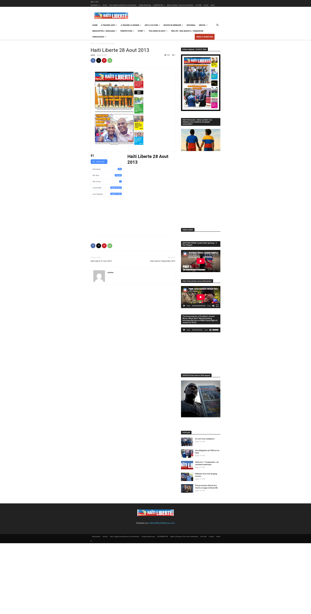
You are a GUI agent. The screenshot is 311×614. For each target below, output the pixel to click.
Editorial (191, 25)
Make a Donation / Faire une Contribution (180, 5)
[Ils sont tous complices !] (187, 442)
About (213, 5)
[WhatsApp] (109, 60)
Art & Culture (151, 25)
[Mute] (213, 306)
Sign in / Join (95, 2)
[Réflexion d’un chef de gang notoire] (187, 477)
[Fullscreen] (217, 306)
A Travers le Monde (130, 25)
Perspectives (126, 31)
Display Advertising (145, 5)
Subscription (95, 5)
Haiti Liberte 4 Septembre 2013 (162, 261)
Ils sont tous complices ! (205, 439)
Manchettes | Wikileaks (103, 31)
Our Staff (198, 5)
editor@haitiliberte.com (162, 523)
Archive (105, 5)
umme (93, 55)
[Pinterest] (104, 60)
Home (95, 25)
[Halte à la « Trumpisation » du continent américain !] (187, 465)
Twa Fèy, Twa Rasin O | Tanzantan (187, 31)
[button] (217, 25)
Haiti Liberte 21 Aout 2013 (101, 261)
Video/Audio (98, 37)
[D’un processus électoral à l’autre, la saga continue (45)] (187, 488)
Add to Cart (100, 161)
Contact (206, 5)
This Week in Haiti (157, 31)
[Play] (184, 306)
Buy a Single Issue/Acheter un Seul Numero (122, 5)
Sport (140, 31)
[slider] (215, 329)
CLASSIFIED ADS (158, 5)
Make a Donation (204, 37)
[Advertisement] (176, 15)
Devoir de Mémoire (172, 25)
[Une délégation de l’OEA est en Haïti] (187, 453)
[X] (98, 60)
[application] (200, 297)
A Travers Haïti (108, 25)
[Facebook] (93, 60)
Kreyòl (202, 25)
